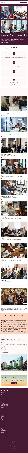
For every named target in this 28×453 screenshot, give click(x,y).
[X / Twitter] (4, 392)
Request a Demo (22, 2)
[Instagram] (2, 392)
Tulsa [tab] (11, 339)
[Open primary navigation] (26, 3)
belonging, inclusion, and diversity (16, 332)
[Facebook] (1, 392)
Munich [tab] (19, 339)
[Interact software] (14, 390)
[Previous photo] (24, 303)
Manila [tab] (15, 339)
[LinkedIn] (3, 392)
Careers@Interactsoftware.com (4, 352)
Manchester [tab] (3, 339)
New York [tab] (8, 339)
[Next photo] (26, 303)
